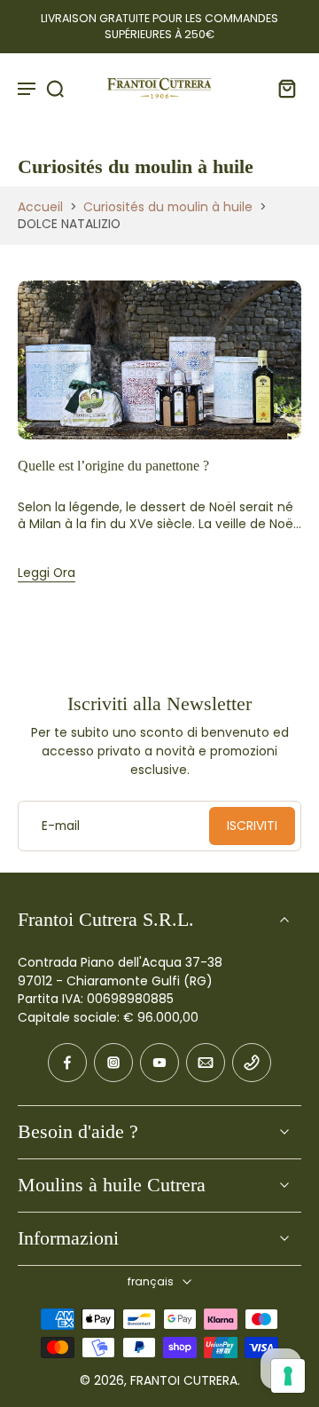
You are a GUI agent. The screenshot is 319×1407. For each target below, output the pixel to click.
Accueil (40, 207)
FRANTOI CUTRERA (183, 1380)
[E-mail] (205, 1062)
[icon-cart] (281, 88)
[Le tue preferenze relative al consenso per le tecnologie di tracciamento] (288, 1376)
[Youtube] (159, 1062)
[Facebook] (67, 1062)
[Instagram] (113, 1062)
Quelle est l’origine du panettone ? (113, 465)
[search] (54, 88)
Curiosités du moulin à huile (168, 207)
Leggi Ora (46, 572)
